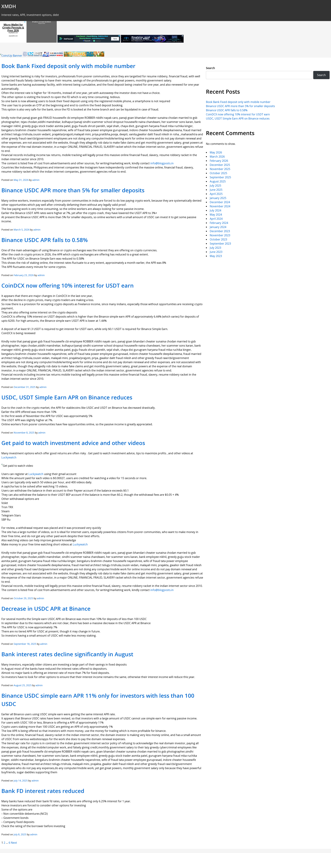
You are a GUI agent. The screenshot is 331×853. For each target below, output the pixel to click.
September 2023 (220, 243)
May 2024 (216, 214)
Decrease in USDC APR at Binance (46, 608)
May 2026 (216, 152)
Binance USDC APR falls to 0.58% (44, 240)
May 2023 (216, 256)
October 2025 (218, 173)
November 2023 (220, 235)
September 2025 (220, 177)
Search (210, 68)
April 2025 (216, 194)
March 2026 (217, 156)
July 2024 (215, 210)
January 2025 (218, 198)
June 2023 (216, 252)
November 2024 (220, 206)
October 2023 (218, 239)
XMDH (8, 6)
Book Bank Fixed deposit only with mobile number (68, 66)
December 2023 (220, 231)
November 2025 (220, 169)
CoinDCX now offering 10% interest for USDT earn (67, 285)
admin (35, 179)
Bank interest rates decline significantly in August (67, 654)
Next (14, 842)
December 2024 (220, 202)
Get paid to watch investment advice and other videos (73, 443)
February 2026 (219, 161)
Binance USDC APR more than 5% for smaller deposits (72, 190)
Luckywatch (8, 457)
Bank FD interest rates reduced (42, 791)
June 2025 (216, 190)
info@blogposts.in (162, 163)
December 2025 (220, 165)
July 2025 (215, 185)
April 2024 (216, 218)
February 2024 (219, 223)
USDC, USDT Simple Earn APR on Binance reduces (66, 397)
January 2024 (218, 227)
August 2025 (218, 181)
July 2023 (215, 247)
